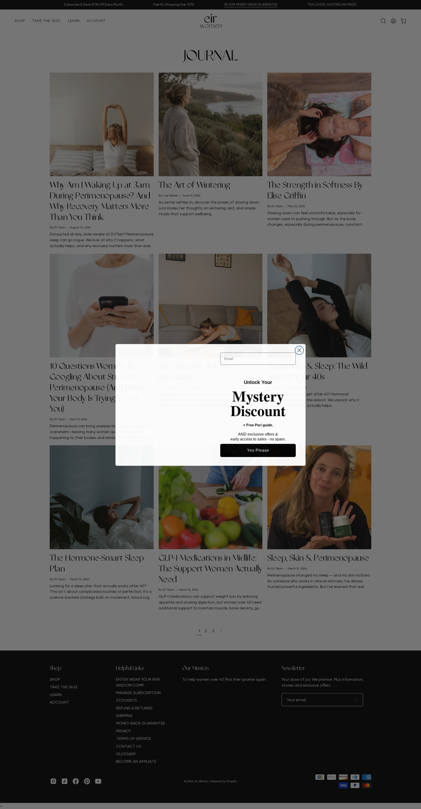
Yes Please (258, 449)
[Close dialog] (299, 347)
